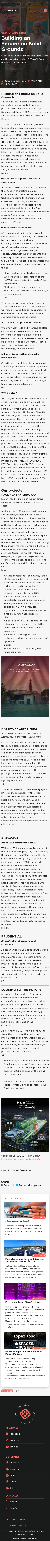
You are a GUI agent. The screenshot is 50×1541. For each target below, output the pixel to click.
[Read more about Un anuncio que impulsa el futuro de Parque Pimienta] (25, 1340)
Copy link (36, 1185)
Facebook (9, 1185)
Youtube (13, 1447)
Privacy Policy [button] (19, 1519)
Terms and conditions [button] (16, 1525)
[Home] (11, 10)
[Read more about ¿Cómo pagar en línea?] (25, 1210)
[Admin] (8, 1519)
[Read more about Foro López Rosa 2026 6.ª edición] (25, 1291)
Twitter (22, 1185)
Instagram (14, 1440)
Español (13, 1508)
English (13, 1501)
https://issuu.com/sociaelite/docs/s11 (21, 1159)
